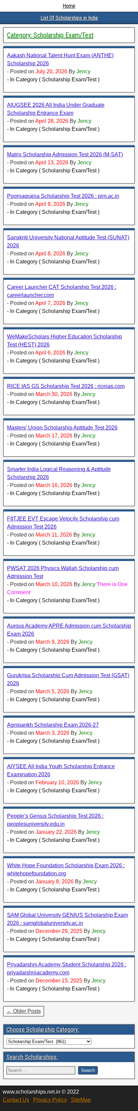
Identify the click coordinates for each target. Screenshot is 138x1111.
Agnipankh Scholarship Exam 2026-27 (53, 725)
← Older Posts (23, 1011)
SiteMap (81, 1100)
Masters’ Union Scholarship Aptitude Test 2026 (62, 427)
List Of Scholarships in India (69, 18)
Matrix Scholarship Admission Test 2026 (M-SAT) (65, 154)
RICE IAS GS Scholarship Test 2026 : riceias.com (66, 386)
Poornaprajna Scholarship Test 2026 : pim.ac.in (63, 196)
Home (69, 6)
